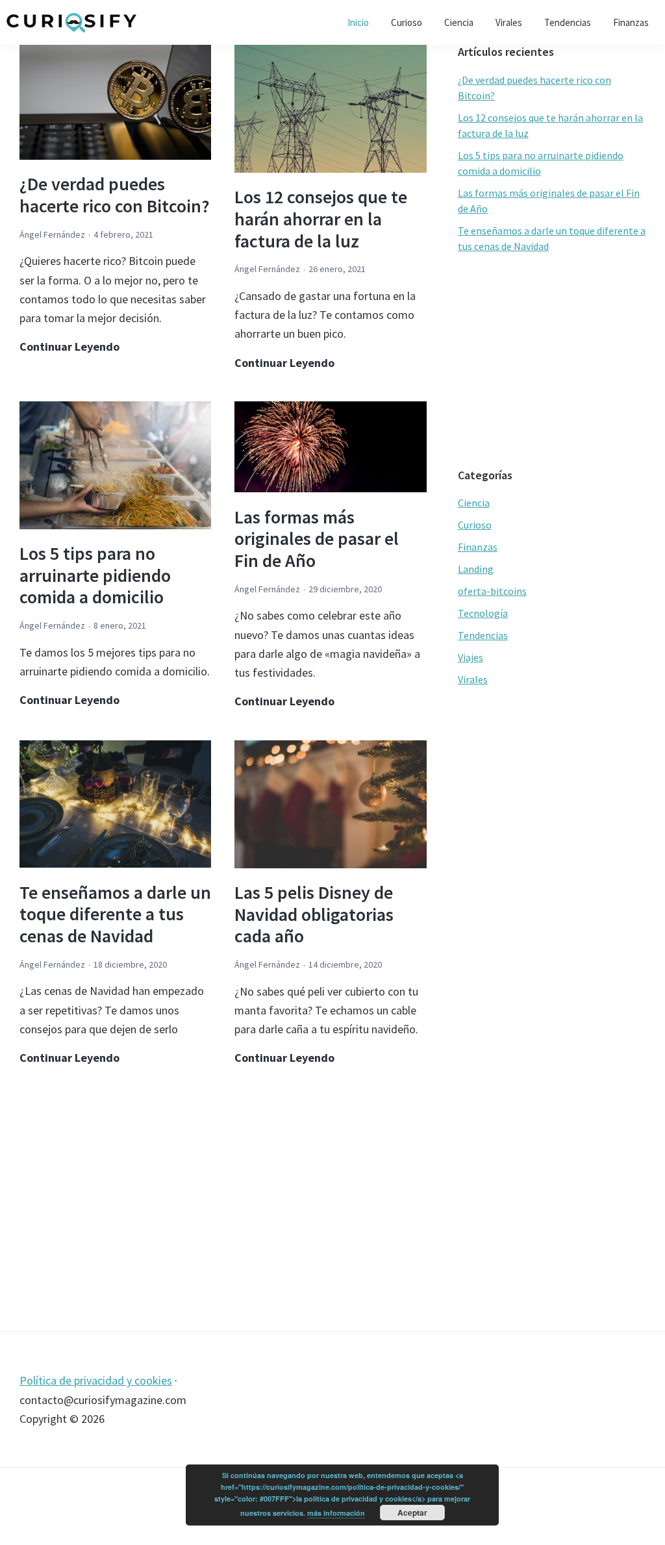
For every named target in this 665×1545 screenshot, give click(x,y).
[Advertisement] (223, 1201)
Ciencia (474, 502)
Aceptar (412, 1512)
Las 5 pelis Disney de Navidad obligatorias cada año (314, 914)
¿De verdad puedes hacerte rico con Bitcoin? (114, 195)
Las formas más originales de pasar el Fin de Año (316, 538)
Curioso (475, 524)
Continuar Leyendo (69, 347)
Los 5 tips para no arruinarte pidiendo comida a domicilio (95, 575)
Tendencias (483, 635)
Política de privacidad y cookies (95, 1380)
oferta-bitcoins (492, 590)
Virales (473, 679)
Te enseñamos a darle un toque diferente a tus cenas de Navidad (115, 914)
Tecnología (483, 613)
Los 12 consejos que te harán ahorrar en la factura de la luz (320, 218)
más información (336, 1513)
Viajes (470, 657)
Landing (476, 568)
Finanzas (477, 546)
